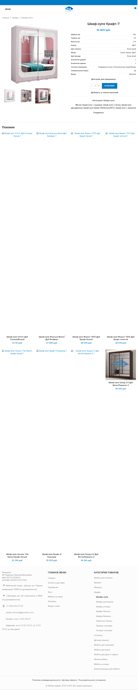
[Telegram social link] (72, 2)
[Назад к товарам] (131, 17)
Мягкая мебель (101, 659)
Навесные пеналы (104, 621)
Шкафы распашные (104, 602)
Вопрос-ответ (54, 606)
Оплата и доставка (56, 583)
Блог (50, 592)
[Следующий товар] (134, 17)
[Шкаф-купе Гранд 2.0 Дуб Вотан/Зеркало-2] (86, 451)
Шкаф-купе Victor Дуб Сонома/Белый (17, 338)
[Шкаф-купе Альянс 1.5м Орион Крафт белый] (17, 451)
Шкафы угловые (103, 606)
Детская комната (101, 640)
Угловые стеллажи (104, 630)
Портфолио (53, 587)
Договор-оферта (69, 680)
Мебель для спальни (103, 578)
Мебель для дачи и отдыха (106, 654)
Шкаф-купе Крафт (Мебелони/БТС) (99, 108)
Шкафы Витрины (103, 616)
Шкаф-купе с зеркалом (126, 108)
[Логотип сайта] (69, 9)
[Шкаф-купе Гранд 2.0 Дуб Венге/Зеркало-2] (121, 365)
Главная (5, 17)
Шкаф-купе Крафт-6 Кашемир (51, 555)
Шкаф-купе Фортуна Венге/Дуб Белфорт (52, 338)
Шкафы (15, 17)
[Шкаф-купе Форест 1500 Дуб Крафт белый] (86, 233)
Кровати (97, 582)
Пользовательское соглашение (92, 680)
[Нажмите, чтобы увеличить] (7, 82)
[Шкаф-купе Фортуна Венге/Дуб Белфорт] (52, 233)
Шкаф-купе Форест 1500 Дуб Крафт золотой (120, 338)
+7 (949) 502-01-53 (14, 606)
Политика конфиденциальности (46, 680)
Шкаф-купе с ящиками (92, 105)
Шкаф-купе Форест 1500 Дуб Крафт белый (86, 338)
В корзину (110, 86)
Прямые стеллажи (104, 626)
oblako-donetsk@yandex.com (20, 612)
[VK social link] (69, 2)
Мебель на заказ (55, 596)
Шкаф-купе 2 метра (112, 105)
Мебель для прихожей (104, 645)
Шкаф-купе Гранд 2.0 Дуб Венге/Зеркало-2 (121, 383)
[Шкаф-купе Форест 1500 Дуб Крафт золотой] (121, 233)
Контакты (52, 601)
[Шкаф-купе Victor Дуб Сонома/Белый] (17, 233)
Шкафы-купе (27, 17)
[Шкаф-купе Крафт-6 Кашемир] (52, 451)
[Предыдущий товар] (128, 17)
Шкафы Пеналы (103, 611)
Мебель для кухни (102, 649)
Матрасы (98, 587)
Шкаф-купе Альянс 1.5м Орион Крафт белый (17, 555)
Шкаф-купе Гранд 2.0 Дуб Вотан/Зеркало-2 (86, 555)
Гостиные (98, 635)
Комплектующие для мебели (107, 669)
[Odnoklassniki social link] (65, 2)
